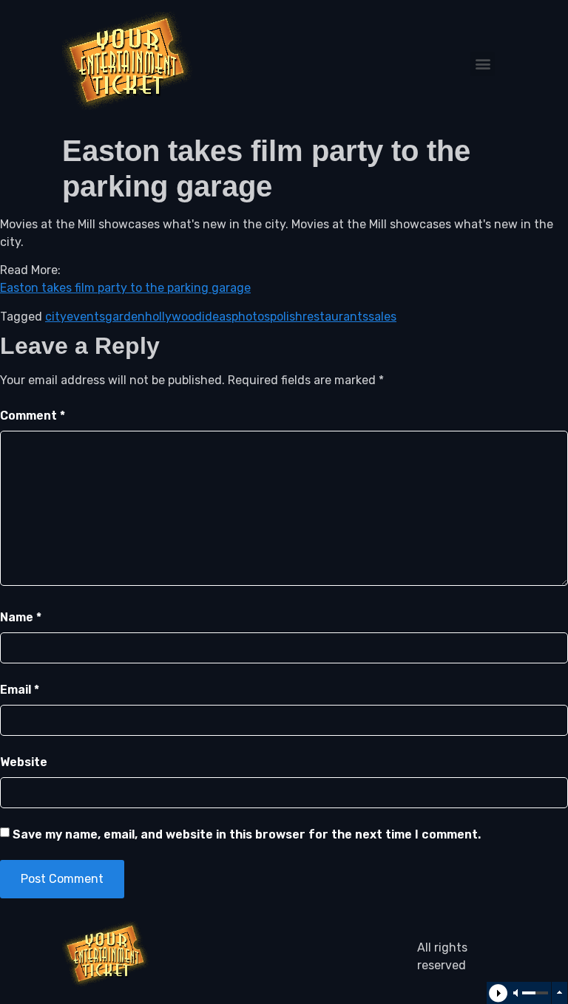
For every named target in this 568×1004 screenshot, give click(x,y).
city (56, 317)
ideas (216, 317)
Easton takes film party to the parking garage (125, 288)
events (86, 317)
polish (286, 317)
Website (23, 762)
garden (125, 317)
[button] (482, 64)
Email (19, 690)
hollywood (173, 317)
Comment (32, 416)
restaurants (335, 317)
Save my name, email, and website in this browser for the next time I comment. (247, 834)
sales (382, 317)
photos (250, 317)
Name (20, 617)
